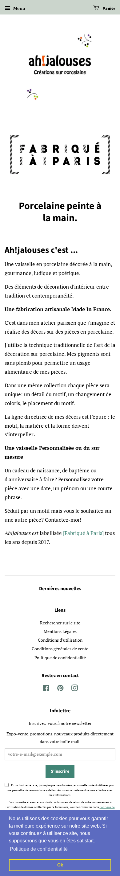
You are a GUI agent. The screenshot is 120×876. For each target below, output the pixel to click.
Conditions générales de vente (60, 649)
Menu (18, 8)
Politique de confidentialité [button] (39, 849)
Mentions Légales (60, 631)
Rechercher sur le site (60, 623)
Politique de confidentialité (60, 657)
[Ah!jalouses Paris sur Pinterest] (60, 689)
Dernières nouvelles (60, 588)
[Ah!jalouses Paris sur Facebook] (46, 689)
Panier (108, 9)
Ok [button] (60, 864)
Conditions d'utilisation (60, 640)
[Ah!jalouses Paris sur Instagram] (74, 689)
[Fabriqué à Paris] (83, 533)
